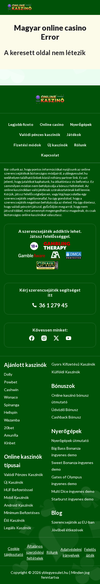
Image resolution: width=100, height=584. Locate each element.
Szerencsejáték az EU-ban (72, 522)
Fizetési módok (27, 145)
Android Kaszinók (18, 505)
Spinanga (11, 405)
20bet (9, 427)
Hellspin (10, 412)
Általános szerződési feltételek (35, 552)
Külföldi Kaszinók (65, 372)
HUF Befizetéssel (18, 489)
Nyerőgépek (81, 124)
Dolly (8, 374)
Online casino (52, 124)
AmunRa (11, 435)
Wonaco (11, 397)
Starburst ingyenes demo (72, 499)
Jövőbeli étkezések (67, 530)
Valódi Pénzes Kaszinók (23, 474)
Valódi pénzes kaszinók (39, 134)
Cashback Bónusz (66, 417)
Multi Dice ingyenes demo (72, 491)
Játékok (74, 134)
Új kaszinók (57, 145)
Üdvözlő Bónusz (64, 409)
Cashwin (11, 389)
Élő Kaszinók (14, 520)
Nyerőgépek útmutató (70, 440)
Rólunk (80, 145)
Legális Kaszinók (17, 527)
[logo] (19, 7)
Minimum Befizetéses (22, 512)
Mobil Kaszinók (16, 497)
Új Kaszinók (13, 482)
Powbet (10, 382)
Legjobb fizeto (20, 124)
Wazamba (12, 420)
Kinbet (9, 443)
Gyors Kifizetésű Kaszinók (73, 364)
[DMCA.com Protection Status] (74, 255)
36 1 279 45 (53, 305)
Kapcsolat (50, 155)
